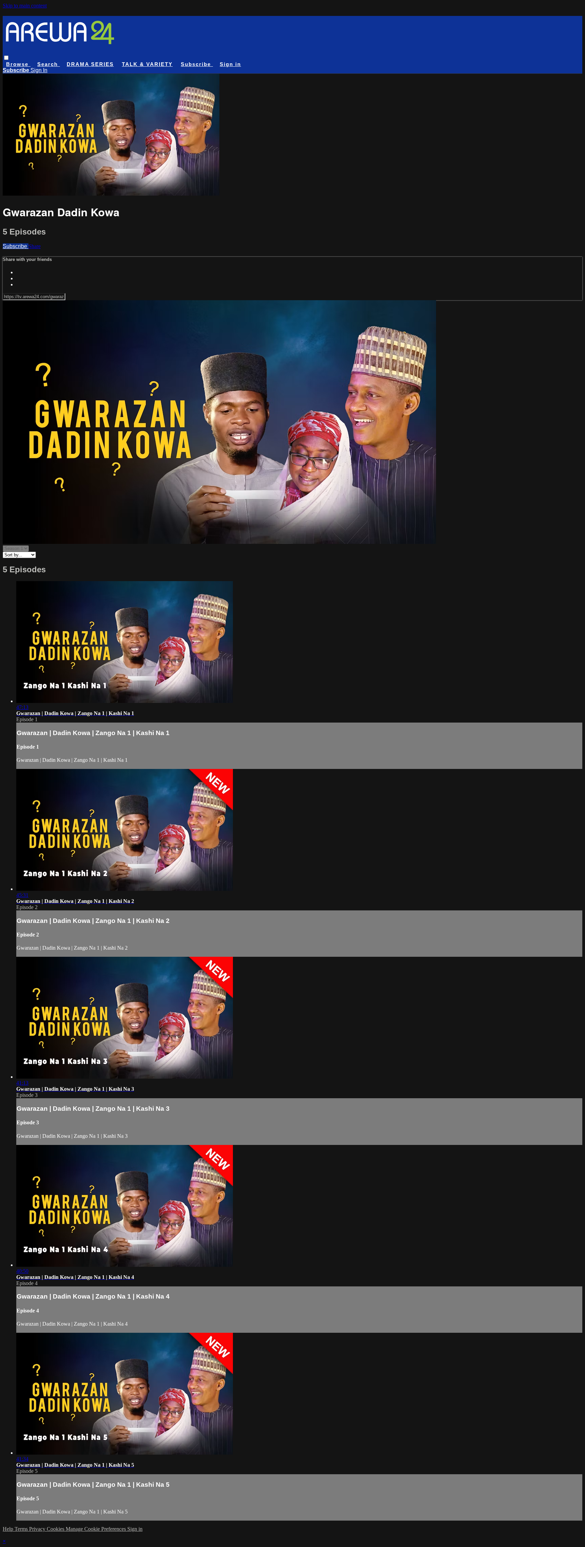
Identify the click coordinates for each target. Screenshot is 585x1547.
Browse (18, 64)
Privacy (38, 1529)
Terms (22, 1529)
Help (9, 1529)
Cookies (56, 1529)
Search (48, 64)
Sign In (38, 70)
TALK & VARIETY (147, 64)
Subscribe (15, 246)
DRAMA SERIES (90, 64)
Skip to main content (25, 5)
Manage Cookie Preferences (96, 1529)
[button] (6, 58)
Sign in (230, 64)
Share (34, 246)
